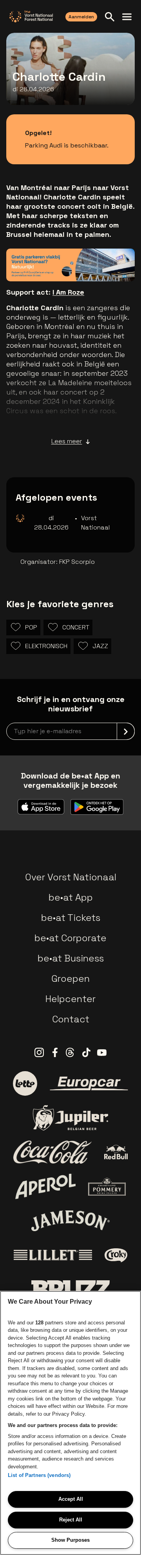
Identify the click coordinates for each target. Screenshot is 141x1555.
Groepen (70, 978)
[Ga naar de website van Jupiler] (70, 1117)
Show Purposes (70, 1540)
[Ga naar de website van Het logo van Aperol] (45, 1186)
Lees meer (66, 441)
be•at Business (71, 958)
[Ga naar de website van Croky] (116, 1255)
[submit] (126, 731)
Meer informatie (91, 264)
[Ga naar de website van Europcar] (89, 1084)
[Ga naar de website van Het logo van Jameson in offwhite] (70, 1220)
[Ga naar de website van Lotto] (25, 1083)
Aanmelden (81, 17)
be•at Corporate (70, 938)
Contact (70, 1019)
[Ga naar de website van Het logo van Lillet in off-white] (53, 1255)
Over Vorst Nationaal (70, 877)
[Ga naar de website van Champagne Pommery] (107, 1187)
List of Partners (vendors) (39, 1475)
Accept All (70, 1499)
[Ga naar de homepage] (31, 16)
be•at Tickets (70, 918)
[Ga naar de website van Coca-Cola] (52, 1152)
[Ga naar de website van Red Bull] (116, 1152)
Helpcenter (70, 999)
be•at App (71, 897)
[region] (70, 1423)
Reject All (70, 1520)
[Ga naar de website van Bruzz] (70, 1289)
